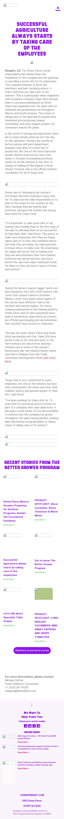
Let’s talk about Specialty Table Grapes (13, 617)
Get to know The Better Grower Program (45, 564)
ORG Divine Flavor (32, 800)
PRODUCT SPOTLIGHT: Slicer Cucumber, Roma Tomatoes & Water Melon (46, 508)
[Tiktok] (25, 726)
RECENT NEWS (32, 732)
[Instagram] (34, 726)
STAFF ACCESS (32, 806)
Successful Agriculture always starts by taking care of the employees (14, 567)
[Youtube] (30, 726)
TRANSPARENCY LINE (32, 795)
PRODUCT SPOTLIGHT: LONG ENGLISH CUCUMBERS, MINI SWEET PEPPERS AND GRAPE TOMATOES (46, 626)
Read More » (9, 525)
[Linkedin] (38, 726)
